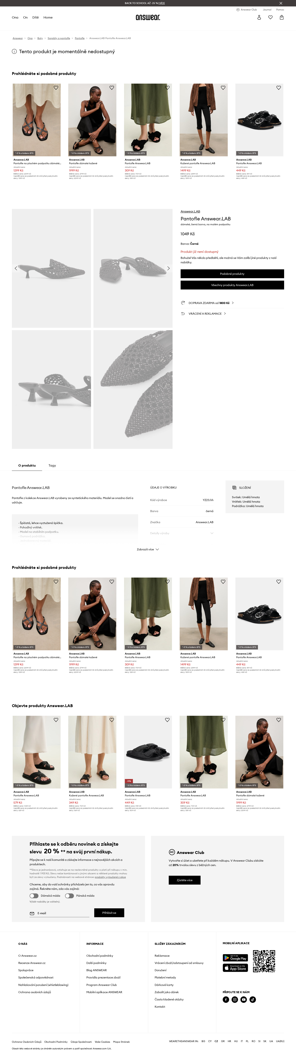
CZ (216, 1041)
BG (203, 1041)
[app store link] (235, 967)
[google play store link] (235, 958)
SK (264, 1041)
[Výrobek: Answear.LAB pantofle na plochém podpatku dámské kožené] (37, 120)
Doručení (160, 970)
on (25, 17)
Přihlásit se (109, 913)
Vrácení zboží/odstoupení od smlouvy (179, 963)
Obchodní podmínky (99, 955)
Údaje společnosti (81, 1041)
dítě (35, 17)
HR (229, 1041)
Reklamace (162, 955)
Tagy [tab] (52, 465)
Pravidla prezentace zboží (103, 977)
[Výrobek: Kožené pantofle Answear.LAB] (204, 120)
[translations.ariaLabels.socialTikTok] (252, 999)
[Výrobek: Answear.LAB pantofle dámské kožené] (92, 120)
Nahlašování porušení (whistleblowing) (43, 985)
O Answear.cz (27, 955)
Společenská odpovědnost (35, 977)
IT (242, 1041)
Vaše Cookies (102, 1041)
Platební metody (165, 977)
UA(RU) (280, 1041)
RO (253, 1041)
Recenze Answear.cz (32, 963)
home (48, 17)
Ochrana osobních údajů (34, 992)
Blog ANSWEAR (96, 970)
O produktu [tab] (27, 465)
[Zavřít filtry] (281, 3)
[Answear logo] (148, 17)
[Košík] (281, 17)
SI (259, 1041)
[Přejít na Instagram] (235, 999)
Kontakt (160, 1006)
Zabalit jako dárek (167, 992)
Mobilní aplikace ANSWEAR (104, 992)
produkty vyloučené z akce (110, 877)
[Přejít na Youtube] (243, 999)
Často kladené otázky (169, 999)
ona (15, 17)
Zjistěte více (185, 880)
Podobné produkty (232, 274)
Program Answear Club (101, 985)
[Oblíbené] (270, 17)
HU (236, 1041)
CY (210, 1041)
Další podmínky (96, 963)
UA (271, 1041)
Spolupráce (25, 970)
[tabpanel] (148, 512)
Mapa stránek (121, 1041)
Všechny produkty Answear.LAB (232, 285)
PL (247, 1041)
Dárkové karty (164, 985)
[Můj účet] (259, 17)
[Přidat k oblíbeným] (56, 88)
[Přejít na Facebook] (226, 999)
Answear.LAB (190, 211)
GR (223, 1041)
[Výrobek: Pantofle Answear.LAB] (148, 120)
